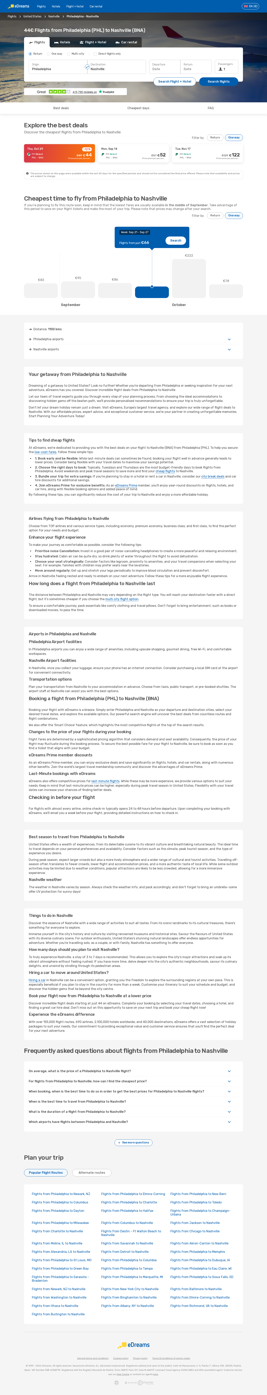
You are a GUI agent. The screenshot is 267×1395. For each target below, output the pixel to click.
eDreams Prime (126, 485)
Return (188, 64)
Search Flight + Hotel (174, 81)
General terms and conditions (92, 1358)
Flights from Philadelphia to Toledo (196, 1202)
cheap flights (165, 471)
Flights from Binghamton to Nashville (129, 1297)
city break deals (212, 476)
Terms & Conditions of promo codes (171, 1358)
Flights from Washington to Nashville (59, 1297)
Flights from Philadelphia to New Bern (198, 1194)
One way (234, 137)
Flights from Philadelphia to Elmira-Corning (133, 1194)
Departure (158, 64)
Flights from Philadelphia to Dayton (58, 1211)
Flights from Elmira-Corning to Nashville (200, 1297)
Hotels (56, 6)
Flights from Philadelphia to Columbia (129, 1260)
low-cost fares (45, 452)
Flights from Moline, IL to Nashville (57, 1243)
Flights (41, 6)
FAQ (211, 108)
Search (175, 240)
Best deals (61, 108)
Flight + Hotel (74, 6)
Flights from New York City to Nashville (130, 1289)
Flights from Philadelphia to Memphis (197, 1252)
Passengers (225, 64)
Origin (35, 64)
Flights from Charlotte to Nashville (57, 1231)
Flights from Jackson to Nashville (195, 1223)
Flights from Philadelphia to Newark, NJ (61, 1194)
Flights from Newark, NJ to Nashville (58, 1289)
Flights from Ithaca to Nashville (55, 1306)
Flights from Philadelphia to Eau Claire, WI (201, 1268)
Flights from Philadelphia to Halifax (127, 1211)
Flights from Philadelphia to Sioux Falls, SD (201, 1277)
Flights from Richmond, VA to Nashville (199, 1306)
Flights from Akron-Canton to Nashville (199, 1243)
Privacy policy (140, 1358)
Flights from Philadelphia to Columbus (60, 1202)
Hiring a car (37, 980)
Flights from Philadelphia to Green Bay (60, 1268)
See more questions (135, 1142)
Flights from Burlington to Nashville (58, 1314)
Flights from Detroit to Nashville (125, 1252)
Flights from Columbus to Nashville (127, 1223)
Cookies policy (120, 1358)
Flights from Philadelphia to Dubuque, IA (200, 1260)
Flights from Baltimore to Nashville (196, 1289)
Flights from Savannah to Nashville (127, 1243)
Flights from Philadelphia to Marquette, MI (132, 1277)
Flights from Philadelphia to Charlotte (129, 1202)
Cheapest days (138, 108)
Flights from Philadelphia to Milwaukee (60, 1223)
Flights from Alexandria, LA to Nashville (61, 1252)
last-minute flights (105, 781)
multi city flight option (121, 599)
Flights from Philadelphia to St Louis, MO (61, 1260)
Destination (98, 64)
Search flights (219, 81)
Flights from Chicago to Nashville (195, 1231)
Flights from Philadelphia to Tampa (127, 1268)
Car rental (96, 6)
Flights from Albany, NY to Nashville (127, 1306)
